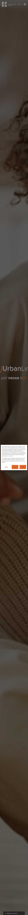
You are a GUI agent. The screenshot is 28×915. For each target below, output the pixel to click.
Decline (15, 467)
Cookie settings (6, 467)
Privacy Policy (10, 456)
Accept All (22, 467)
